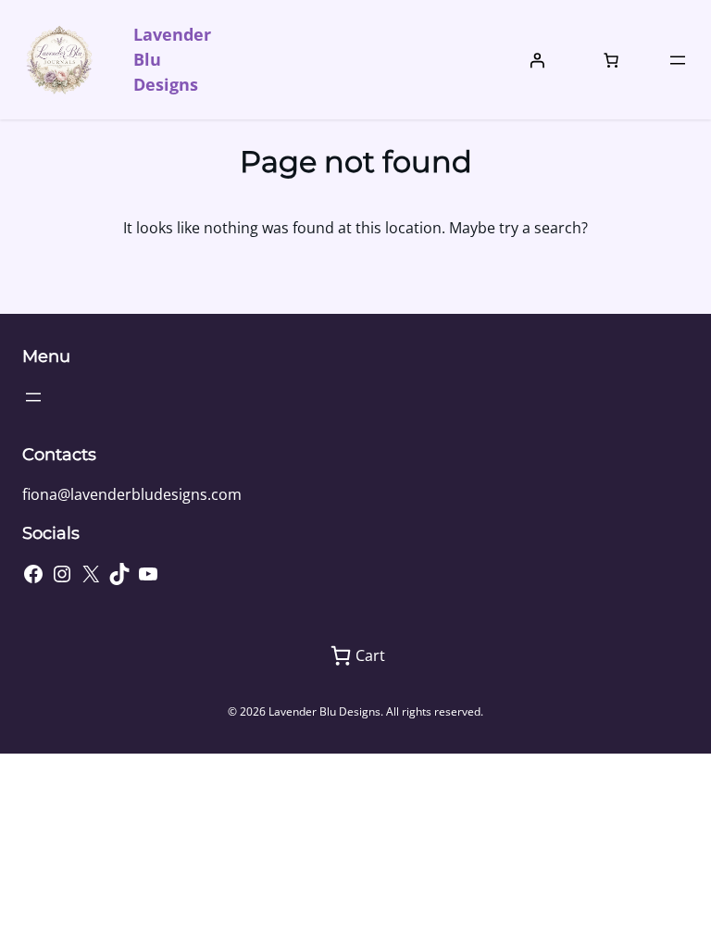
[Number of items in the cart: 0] (611, 60)
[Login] (536, 60)
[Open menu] (678, 60)
